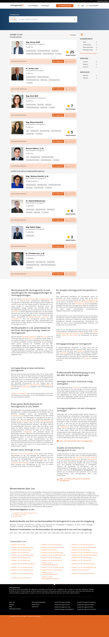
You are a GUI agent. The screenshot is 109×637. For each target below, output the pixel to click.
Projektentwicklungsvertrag (33, 53)
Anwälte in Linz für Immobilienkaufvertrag (84, 555)
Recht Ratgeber (33, 5)
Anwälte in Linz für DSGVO (49, 550)
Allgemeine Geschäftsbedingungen (84, 302)
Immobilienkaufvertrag (44, 50)
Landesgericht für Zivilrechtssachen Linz (25, 513)
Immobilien (25, 336)
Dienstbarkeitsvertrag (47, 157)
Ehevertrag (40, 104)
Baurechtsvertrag (44, 131)
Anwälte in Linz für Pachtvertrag (81, 560)
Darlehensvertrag (31, 104)
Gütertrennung (92, 459)
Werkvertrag (49, 385)
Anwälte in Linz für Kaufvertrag (20, 558)
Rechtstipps (45, 5)
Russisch (85, 67)
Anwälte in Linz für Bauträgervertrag (22, 547)
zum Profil (71, 61)
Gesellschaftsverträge (22, 421)
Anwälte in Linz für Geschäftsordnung (22, 555)
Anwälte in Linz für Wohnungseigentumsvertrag (50, 577)
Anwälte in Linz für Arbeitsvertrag (51, 545)
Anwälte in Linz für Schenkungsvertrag (83, 564)
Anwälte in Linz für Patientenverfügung (23, 564)
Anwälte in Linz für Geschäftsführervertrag (84, 552)
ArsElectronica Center (19, 515)
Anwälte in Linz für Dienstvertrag (21, 550)
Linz (12, 19)
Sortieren (73, 35)
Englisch (85, 64)
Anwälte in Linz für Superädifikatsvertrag (84, 567)
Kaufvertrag (55, 50)
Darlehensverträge (45, 421)
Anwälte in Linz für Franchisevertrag (52, 552)
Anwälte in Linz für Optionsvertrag (51, 560)
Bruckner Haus (17, 516)
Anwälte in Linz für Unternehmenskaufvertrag (49, 573)
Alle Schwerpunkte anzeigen (88, 53)
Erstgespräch (59, 61)
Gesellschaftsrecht (34, 317)
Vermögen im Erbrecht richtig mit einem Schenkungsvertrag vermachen (77, 458)
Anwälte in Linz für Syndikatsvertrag (22, 570)
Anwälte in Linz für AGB (18, 545)
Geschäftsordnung (46, 160)
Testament (76, 387)
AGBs (31, 421)
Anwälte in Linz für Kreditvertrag (51, 558)
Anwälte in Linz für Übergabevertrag (22, 573)
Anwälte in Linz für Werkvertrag (20, 578)
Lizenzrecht (45, 317)
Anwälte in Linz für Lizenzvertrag (81, 558)
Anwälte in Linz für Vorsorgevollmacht (83, 573)
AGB (27, 131)
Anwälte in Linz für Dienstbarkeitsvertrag (84, 547)
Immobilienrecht (16, 319)
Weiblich (85, 78)
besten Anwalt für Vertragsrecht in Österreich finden (77, 332)
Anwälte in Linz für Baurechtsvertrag (83, 545)
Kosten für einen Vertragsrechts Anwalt (26, 453)
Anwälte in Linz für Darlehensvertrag (52, 547)
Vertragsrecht (30, 235)
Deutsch (85, 61)
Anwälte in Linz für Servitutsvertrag (21, 567)
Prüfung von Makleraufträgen (20, 462)
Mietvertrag (44, 336)
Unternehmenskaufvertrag (48, 265)
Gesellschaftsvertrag (43, 77)
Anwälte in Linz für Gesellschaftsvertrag (53, 555)
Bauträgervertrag (31, 50)
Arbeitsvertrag (34, 131)
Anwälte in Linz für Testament (80, 570)
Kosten (16, 311)
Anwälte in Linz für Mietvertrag (20, 560)
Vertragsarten (27, 432)
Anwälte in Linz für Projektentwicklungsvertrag (49, 563)
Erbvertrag (48, 104)
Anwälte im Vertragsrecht (19, 393)
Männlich (85, 75)
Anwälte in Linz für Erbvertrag (20, 552)
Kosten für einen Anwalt (70, 335)
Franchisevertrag (38, 187)
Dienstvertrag (30, 133)
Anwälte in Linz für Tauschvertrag (51, 570)
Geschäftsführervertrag (32, 160)
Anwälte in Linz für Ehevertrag (81, 550)
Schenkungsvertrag (48, 53)
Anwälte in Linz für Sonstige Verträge (52, 567)
